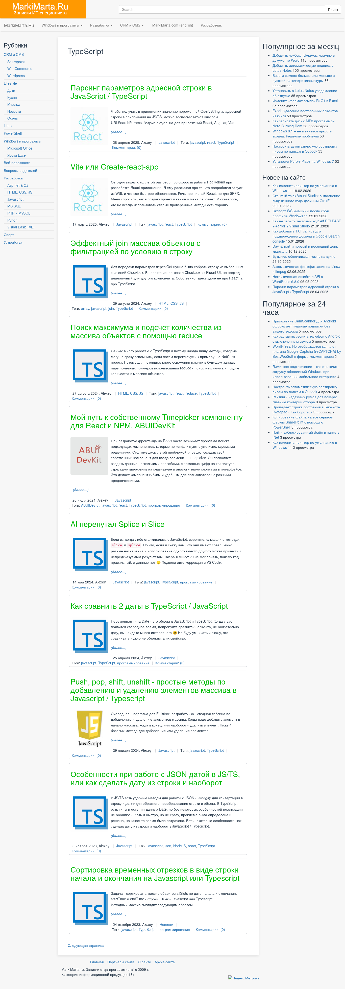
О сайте (144, 961)
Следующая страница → (88, 945)
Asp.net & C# (17, 185)
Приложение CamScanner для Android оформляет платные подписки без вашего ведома (304, 326)
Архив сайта (165, 961)
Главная (97, 961)
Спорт (9, 234)
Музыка (13, 104)
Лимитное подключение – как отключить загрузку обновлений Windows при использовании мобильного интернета (306, 371)
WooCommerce (19, 68)
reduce (191, 393)
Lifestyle (10, 83)
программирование (164, 505)
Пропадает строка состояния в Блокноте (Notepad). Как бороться (306, 409)
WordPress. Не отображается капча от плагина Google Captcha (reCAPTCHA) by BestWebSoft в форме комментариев (307, 351)
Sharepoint (16, 61)
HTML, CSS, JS (19, 192)
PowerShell (13, 133)
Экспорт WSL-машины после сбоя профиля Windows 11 (301, 213)
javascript (197, 142)
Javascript (15, 199)
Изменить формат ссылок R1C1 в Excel (305, 100)
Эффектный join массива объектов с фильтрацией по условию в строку (135, 246)
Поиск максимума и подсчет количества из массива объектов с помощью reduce (146, 331)
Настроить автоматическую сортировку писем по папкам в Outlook (305, 149)
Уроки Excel (17, 155)
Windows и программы (61, 25)
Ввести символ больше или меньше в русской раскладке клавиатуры (304, 78)
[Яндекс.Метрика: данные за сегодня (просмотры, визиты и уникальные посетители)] (243, 977)
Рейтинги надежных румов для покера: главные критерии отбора (305, 399)
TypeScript (225, 142)
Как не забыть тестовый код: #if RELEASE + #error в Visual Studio (307, 223)
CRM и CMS (130, 25)
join (111, 308)
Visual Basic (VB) (21, 226)
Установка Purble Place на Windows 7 (303, 161)
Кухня (12, 97)
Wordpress (16, 75)
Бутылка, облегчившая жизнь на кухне (304, 256)
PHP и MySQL (18, 213)
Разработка (100, 25)
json (168, 845)
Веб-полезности (17, 162)
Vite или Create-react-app (114, 166)
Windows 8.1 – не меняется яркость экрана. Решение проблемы (302, 133)
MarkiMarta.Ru (19, 25)
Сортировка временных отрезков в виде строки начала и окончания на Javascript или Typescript (154, 873)
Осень (12, 118)
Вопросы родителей (20, 170)
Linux (8, 125)
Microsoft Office (19, 148)
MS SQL (14, 205)
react (211, 142)
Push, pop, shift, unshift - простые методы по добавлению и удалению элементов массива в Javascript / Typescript (153, 689)
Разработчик (211, 25)
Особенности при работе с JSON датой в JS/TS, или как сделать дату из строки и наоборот (155, 778)
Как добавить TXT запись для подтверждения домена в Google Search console (306, 236)
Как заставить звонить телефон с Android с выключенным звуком (306, 339)
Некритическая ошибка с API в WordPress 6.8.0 (298, 279)
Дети (11, 90)
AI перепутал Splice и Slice (117, 523)
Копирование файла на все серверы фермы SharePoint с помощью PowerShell (303, 422)
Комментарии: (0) (126, 147)
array (85, 308)
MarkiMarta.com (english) (172, 25)
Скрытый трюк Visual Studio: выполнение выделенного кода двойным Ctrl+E (306, 198)
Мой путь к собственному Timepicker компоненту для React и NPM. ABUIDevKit (156, 421)
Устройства (13, 242)
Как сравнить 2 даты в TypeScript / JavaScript (149, 605)
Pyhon (12, 220)
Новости (14, 111)
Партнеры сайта (120, 961)
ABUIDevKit (90, 505)
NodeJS (179, 845)
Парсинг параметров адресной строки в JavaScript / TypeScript (141, 91)
